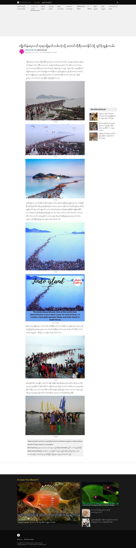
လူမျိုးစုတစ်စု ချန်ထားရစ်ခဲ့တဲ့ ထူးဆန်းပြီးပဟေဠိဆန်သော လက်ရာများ (107, 135)
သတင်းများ (37, 2)
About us (19, 539)
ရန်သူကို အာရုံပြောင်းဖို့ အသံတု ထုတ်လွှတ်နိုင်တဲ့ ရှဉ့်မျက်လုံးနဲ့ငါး (37, 522)
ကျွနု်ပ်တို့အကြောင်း (47, 2)
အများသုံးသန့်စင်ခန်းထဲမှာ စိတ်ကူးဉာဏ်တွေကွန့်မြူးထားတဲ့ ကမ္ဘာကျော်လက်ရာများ (107, 115)
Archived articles (29, 539)
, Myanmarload (36, 50)
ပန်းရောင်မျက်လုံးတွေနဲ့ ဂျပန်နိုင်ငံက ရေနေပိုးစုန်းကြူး (98, 505)
